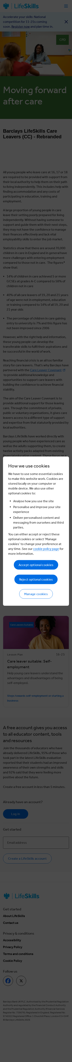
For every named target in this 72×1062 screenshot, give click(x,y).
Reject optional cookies (36, 579)
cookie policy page (46, 548)
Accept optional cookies (36, 565)
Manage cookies (36, 594)
